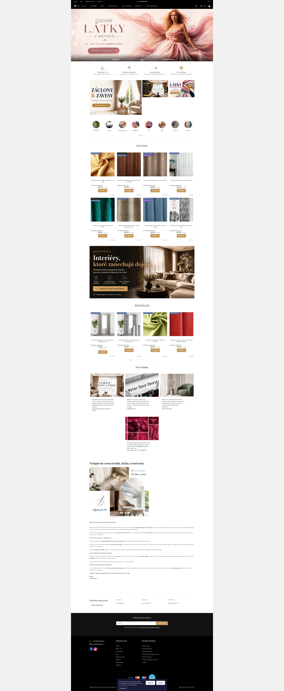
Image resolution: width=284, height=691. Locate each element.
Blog (81, 1)
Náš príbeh (118, 659)
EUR (209, 1)
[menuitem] (94, 6)
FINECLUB (99, 1)
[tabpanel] (96, 126)
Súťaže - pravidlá (119, 662)
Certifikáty (144, 662)
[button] (76, 37)
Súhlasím (160, 683)
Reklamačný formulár (147, 657)
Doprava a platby (146, 646)
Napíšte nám (119, 648)
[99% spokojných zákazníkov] (152, 677)
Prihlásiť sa (161, 623)
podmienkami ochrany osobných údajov (149, 627)
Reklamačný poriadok (147, 648)
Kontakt (75, 1)
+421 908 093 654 (98, 641)
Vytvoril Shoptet (184, 687)
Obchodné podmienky (147, 651)
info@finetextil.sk (97, 644)
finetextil (95, 649)
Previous (91, 333)
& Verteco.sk (191, 687)
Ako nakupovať (119, 651)
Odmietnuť (150, 683)
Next (192, 125)
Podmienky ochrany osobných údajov (150, 654)
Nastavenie (123, 688)
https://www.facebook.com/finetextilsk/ (91, 649)
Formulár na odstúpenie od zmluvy (150, 659)
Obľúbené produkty (89, 1)
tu (135, 685)
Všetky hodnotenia (97, 605)
